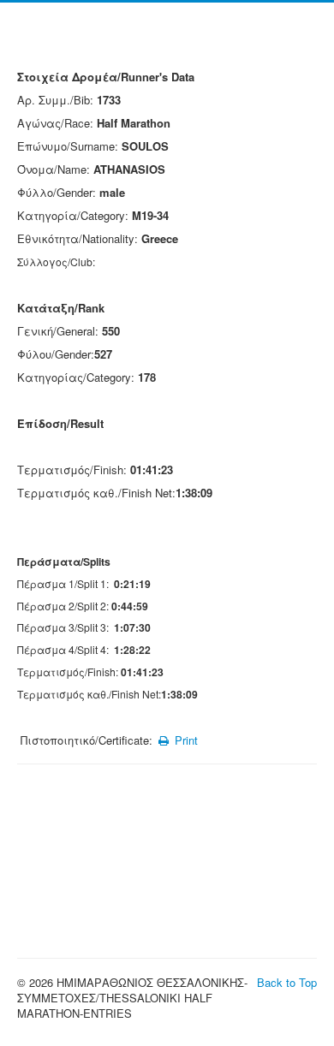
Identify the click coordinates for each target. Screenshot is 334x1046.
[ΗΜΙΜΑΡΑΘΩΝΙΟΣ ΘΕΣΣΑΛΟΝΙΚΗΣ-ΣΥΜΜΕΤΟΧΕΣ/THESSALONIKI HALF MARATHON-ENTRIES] (167, 40)
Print (184, 740)
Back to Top (287, 982)
